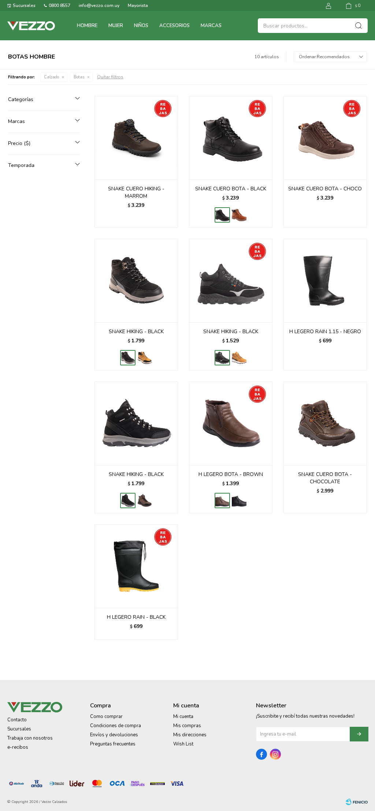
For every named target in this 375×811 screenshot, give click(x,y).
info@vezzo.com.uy (99, 5)
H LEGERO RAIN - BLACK (136, 617)
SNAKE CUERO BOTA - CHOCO (325, 188)
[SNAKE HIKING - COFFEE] (144, 500)
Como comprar (106, 716)
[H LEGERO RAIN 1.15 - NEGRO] (325, 280)
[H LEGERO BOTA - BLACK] (239, 500)
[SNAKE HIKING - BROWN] (239, 357)
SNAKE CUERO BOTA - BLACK (230, 188)
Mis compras (187, 725)
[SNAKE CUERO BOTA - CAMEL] (239, 215)
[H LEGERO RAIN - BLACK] (136, 566)
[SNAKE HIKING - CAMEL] (144, 357)
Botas (79, 77)
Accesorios (174, 25)
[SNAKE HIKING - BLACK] (136, 280)
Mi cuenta (183, 716)
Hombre (87, 25)
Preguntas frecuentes (112, 744)
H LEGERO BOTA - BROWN (230, 474)
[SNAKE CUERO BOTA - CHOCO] (325, 137)
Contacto (17, 720)
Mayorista (138, 5)
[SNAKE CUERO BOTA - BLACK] (230, 137)
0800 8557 (59, 5)
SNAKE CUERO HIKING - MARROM (136, 192)
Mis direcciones (190, 735)
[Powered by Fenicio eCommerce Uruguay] (357, 801)
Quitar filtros (110, 77)
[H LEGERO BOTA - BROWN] (230, 423)
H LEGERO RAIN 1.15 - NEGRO (325, 331)
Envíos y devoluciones (114, 735)
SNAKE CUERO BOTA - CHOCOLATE (325, 478)
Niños (141, 25)
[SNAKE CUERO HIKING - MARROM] (136, 137)
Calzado (51, 77)
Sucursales (24, 5)
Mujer (115, 25)
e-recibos (17, 747)
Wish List (183, 744)
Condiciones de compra (115, 725)
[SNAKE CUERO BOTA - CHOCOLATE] (325, 423)
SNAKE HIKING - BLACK (136, 331)
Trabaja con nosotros (30, 738)
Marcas (211, 25)
